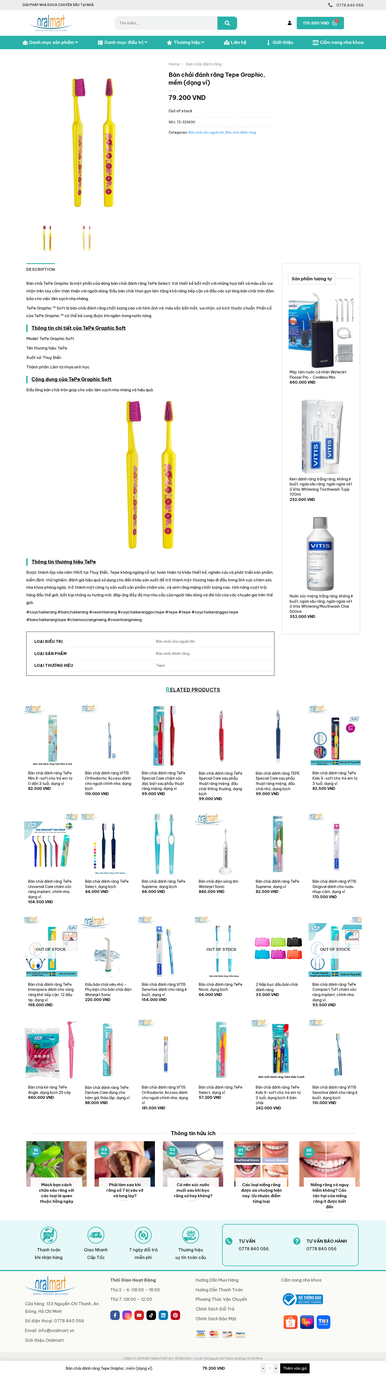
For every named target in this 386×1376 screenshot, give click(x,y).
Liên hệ (238, 42)
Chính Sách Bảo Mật (216, 1318)
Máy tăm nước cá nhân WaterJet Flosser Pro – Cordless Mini (318, 375)
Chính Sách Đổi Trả (215, 1309)
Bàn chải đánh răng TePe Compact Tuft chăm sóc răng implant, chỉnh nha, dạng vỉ (334, 992)
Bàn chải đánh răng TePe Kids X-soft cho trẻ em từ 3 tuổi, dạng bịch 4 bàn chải (278, 1095)
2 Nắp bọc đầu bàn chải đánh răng (277, 987)
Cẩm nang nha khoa (342, 42)
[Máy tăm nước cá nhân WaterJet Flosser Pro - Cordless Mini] (321, 330)
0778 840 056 (350, 5)
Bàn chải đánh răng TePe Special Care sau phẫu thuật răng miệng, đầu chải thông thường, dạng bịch (220, 783)
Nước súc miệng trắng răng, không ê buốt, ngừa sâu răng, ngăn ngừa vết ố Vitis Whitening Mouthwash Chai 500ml (321, 604)
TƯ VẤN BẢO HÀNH (326, 1241)
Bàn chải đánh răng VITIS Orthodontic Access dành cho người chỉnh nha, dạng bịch (108, 781)
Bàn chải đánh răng (204, 64)
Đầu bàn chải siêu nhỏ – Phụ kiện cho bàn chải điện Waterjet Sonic (108, 989)
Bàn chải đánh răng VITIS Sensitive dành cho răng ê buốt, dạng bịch (334, 1092)
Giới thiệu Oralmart (44, 1340)
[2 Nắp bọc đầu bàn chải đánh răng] (278, 947)
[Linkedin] (163, 1315)
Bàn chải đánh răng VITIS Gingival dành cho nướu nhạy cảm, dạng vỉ (334, 886)
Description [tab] (40, 269)
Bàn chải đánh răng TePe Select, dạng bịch (107, 884)
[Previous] (25, 1180)
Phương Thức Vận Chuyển (221, 1299)
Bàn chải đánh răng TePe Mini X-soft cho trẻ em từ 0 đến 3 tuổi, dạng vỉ (50, 778)
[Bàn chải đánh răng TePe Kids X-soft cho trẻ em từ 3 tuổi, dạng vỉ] (335, 736)
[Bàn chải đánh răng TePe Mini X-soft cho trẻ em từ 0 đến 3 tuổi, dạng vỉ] (50, 736)
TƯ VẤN (247, 1241)
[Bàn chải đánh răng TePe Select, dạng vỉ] (221, 1050)
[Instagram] (127, 1315)
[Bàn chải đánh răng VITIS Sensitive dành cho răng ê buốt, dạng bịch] (335, 1050)
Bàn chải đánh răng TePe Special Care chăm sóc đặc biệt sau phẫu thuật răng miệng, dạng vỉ (163, 781)
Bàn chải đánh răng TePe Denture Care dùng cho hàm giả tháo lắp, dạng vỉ (107, 1092)
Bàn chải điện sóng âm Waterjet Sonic (218, 884)
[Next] (361, 1180)
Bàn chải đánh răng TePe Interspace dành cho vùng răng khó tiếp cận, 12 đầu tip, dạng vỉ (51, 992)
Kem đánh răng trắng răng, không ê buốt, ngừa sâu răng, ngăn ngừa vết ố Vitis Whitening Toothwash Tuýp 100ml (321, 487)
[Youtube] (139, 1315)
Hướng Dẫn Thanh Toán (219, 1289)
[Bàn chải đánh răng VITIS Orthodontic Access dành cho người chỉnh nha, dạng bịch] (107, 736)
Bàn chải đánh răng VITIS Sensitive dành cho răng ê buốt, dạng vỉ (164, 989)
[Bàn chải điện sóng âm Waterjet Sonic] (221, 844)
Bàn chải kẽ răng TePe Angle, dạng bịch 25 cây (49, 1090)
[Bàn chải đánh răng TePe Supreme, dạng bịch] (164, 844)
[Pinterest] (175, 1315)
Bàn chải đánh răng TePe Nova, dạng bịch (220, 987)
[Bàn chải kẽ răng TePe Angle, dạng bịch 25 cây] (50, 1050)
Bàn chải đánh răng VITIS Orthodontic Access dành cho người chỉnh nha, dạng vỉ (165, 1095)
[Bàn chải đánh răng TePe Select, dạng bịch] (107, 844)
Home (174, 64)
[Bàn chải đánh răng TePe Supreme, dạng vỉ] (278, 844)
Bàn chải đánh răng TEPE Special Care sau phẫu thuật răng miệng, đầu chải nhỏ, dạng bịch (278, 781)
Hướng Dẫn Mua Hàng (217, 1280)
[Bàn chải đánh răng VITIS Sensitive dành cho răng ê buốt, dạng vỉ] (164, 947)
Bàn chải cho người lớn (206, 132)
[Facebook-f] (115, 1315)
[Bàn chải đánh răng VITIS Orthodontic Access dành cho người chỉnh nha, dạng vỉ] (164, 1050)
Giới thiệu (283, 42)
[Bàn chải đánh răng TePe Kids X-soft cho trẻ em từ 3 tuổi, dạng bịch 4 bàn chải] (278, 1050)
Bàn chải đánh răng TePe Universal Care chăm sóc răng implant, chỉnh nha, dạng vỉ (50, 889)
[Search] (227, 23)
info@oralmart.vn (56, 1330)
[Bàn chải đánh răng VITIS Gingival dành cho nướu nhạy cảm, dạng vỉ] (335, 844)
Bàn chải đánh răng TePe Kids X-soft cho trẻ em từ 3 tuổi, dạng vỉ (334, 778)
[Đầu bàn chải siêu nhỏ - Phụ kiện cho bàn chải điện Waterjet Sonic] (107, 947)
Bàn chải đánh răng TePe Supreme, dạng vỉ (277, 884)
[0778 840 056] (330, 5)
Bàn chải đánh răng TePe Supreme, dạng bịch (163, 884)
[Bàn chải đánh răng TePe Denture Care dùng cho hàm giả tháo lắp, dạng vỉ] (107, 1050)
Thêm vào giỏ (295, 1368)
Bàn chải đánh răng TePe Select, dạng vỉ (220, 1090)
